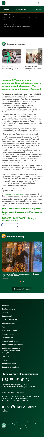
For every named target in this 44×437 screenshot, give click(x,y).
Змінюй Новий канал (10, 341)
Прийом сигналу (8, 309)
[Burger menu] (41, 3)
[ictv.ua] (5, 407)
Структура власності (10, 330)
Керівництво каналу (10, 319)
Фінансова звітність (9, 337)
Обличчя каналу (8, 323)
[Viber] (27, 380)
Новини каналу (15, 236)
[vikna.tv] (21, 407)
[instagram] (6, 380)
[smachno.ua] (5, 411)
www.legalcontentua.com (15, 430)
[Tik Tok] (22, 380)
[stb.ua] (13, 407)
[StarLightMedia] (9, 386)
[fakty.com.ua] (32, 407)
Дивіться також (16, 44)
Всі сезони (36, 9)
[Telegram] (17, 379)
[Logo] (4, 3)
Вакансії (5, 312)
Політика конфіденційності (13, 344)
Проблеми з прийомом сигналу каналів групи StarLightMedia (11, 350)
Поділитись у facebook (9, 225)
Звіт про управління (10, 334)
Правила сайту (8, 316)
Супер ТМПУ (20, 9)
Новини (6, 9)
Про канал (6, 305)
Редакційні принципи (10, 327)
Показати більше (22, 289)
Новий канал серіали (10, 367)
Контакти (5, 356)
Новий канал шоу (9, 363)
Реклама (5, 360)
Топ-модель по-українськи (12, 194)
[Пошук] (38, 3)
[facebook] (2, 380)
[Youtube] (11, 379)
